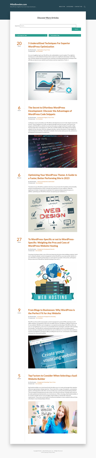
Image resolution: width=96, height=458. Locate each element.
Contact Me (78, 6)
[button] (78, 6)
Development (40, 117)
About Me (62, 6)
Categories (69, 6)
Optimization (40, 49)
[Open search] (85, 7)
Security (52, 249)
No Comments (39, 51)
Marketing (53, 316)
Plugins (45, 117)
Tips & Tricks (47, 49)
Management (40, 249)
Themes (39, 181)
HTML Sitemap (44, 452)
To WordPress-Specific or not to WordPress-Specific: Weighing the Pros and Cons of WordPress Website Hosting (51, 242)
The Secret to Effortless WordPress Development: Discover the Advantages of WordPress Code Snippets (50, 111)
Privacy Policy (52, 452)
